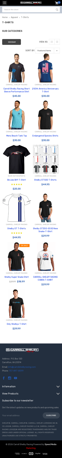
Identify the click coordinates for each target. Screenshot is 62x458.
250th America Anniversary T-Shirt (45, 90)
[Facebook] (3, 378)
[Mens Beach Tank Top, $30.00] (16, 114)
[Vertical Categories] (4, 3)
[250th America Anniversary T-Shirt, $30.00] (45, 67)
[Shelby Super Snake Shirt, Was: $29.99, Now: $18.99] (16, 256)
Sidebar (12, 42)
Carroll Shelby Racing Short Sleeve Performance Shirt (16, 90)
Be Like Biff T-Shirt (16, 180)
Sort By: (30, 50)
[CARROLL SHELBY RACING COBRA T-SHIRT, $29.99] (45, 256)
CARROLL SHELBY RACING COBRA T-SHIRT (45, 278)
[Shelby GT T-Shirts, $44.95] (16, 207)
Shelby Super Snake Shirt (16, 277)
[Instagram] (9, 378)
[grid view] (52, 42)
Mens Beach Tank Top (16, 136)
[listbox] (47, 50)
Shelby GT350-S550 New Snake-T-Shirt (45, 230)
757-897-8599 (16, 371)
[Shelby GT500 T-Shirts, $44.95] (45, 159)
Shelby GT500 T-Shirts (45, 180)
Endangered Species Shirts (45, 136)
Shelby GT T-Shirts (16, 228)
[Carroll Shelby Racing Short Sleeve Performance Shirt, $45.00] (16, 67)
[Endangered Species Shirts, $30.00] (45, 114)
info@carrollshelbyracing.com (22, 367)
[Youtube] (15, 378)
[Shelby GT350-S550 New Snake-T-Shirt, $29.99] (45, 207)
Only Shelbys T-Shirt (17, 324)
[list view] (57, 42)
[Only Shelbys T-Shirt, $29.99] (16, 303)
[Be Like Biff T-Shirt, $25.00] (16, 159)
